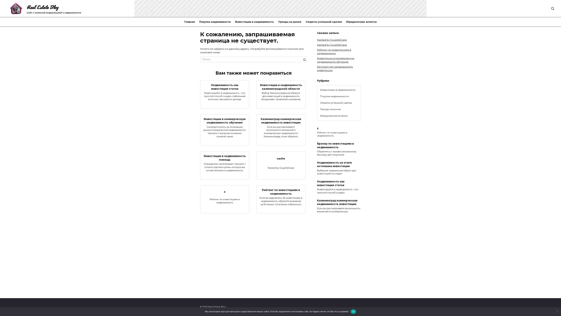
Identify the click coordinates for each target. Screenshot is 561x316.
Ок (353, 311)
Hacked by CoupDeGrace (332, 40)
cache (281, 158)
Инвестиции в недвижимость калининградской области (281, 87)
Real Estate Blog (42, 7)
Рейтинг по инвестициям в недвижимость (281, 191)
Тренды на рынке (289, 21)
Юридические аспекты (361, 21)
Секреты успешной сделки (324, 21)
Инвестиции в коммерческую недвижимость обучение (225, 120)
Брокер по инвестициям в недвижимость (335, 145)
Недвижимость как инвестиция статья (224, 87)
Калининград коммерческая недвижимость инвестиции (281, 120)
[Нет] (557, 311)
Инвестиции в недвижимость (254, 21)
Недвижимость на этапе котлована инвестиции (334, 164)
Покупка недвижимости (215, 21)
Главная (189, 21)
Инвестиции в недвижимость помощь (225, 157)
